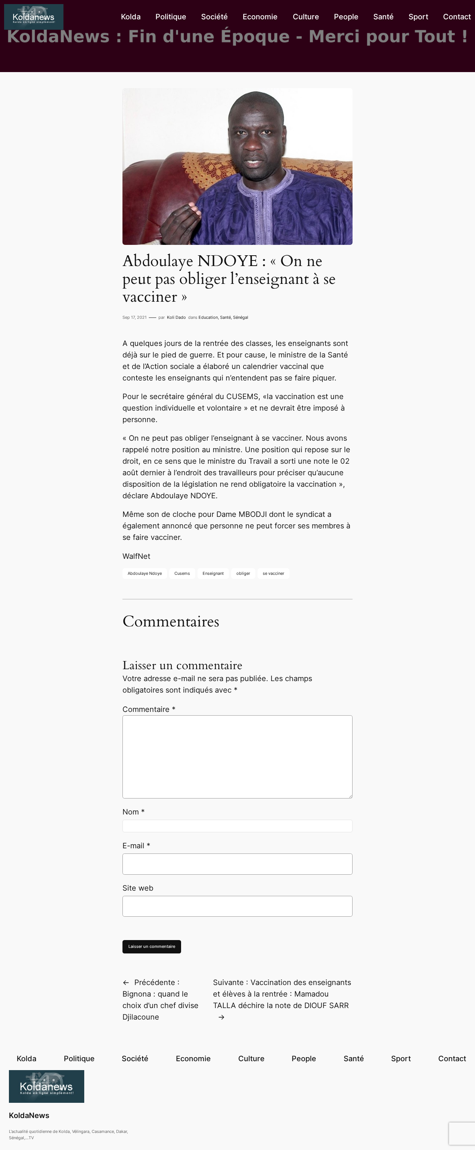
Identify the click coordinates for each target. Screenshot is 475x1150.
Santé (225, 317)
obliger (243, 573)
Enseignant (213, 573)
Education (208, 317)
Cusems (182, 573)
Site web (137, 888)
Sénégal (240, 317)
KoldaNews (29, 1115)
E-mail (136, 845)
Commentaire (149, 709)
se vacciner (273, 573)
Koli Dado (176, 317)
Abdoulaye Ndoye (145, 573)
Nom (133, 811)
